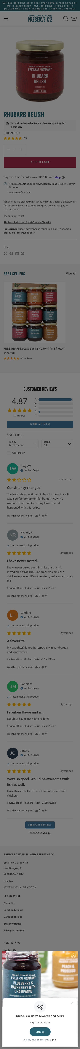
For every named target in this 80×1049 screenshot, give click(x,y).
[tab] (40, 217)
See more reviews (40, 824)
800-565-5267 (29, 887)
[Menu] (6, 18)
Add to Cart (40, 162)
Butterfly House (12, 924)
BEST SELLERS (14, 273)
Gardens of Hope (13, 917)
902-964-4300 (11, 887)
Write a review (40, 424)
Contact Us (10, 950)
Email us (8, 881)
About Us (9, 903)
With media (18, 453)
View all (71, 273)
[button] (15, 138)
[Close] (73, 956)
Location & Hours (13, 910)
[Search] (66, 18)
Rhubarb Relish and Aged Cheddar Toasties (27, 222)
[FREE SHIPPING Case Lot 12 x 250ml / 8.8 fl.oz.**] (34, 312)
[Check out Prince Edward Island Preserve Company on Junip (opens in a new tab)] (47, 833)
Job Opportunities (14, 930)
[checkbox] (23, 453)
